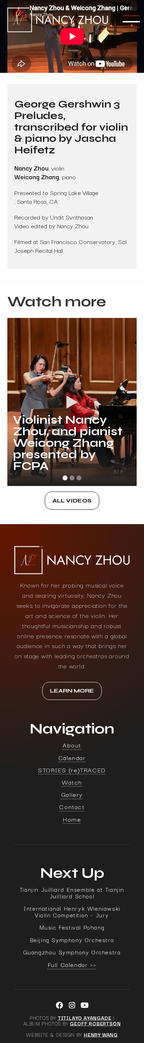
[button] (130, 21)
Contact (72, 806)
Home (72, 819)
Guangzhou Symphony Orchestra (72, 952)
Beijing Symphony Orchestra (72, 940)
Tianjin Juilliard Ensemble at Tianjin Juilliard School (72, 892)
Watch (72, 782)
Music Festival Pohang (72, 927)
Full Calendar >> (72, 964)
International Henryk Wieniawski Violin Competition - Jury (72, 911)
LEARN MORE (72, 690)
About (72, 745)
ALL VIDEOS (72, 500)
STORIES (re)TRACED (72, 769)
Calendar (72, 757)
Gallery (72, 794)
